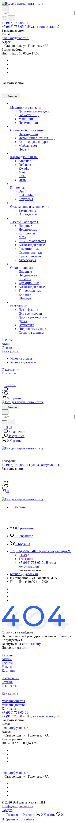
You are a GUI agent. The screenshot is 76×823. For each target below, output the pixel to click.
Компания (9, 670)
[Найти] (11, 18)
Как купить (10, 693)
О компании (10, 678)
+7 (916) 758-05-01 (15, 23)
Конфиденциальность (17, 806)
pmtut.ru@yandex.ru (15, 38)
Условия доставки (23, 362)
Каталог (7, 655)
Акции (7, 659)
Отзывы (7, 682)
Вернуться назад (13, 644)
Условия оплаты (21, 358)
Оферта (7, 810)
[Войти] (3, 478)
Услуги (7, 666)
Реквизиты (9, 686)
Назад (24, 555)
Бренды (7, 663)
